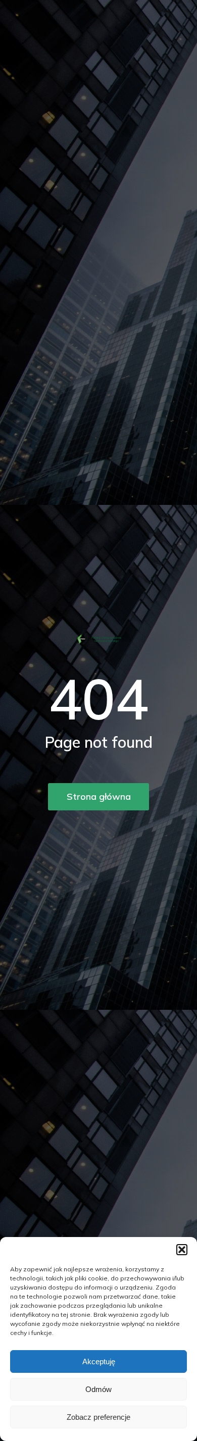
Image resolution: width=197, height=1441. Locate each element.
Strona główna (99, 796)
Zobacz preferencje (98, 1417)
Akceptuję (98, 1361)
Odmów (98, 1389)
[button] (182, 1250)
